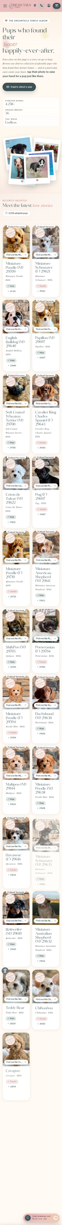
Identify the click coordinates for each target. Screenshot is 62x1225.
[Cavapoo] (16, 1049)
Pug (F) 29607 (41, 496)
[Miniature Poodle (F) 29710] (16, 547)
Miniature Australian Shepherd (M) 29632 (43, 935)
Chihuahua (44, 1008)
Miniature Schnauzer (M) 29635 (43, 859)
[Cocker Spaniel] (45, 1049)
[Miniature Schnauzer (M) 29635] (46, 833)
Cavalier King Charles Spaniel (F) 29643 (45, 418)
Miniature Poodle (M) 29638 (44, 788)
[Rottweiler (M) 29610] (16, 908)
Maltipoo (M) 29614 (16, 786)
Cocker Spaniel (41, 1072)
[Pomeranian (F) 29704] (46, 626)
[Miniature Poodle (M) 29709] (16, 242)
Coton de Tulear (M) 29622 (14, 498)
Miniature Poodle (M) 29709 (14, 267)
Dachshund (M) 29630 (44, 716)
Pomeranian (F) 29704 (45, 649)
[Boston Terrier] (16, 1122)
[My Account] (48, 6)
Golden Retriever (42, 1146)
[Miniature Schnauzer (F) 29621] (45, 242)
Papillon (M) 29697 (44, 340)
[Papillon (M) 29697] (45, 316)
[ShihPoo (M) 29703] (16, 626)
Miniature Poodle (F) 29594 (14, 718)
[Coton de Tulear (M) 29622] (16, 473)
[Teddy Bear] (16, 986)
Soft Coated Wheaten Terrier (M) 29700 (15, 418)
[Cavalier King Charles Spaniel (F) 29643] (45, 391)
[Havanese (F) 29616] (16, 833)
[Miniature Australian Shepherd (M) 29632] (46, 908)
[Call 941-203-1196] (42, 6)
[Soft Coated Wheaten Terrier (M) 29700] (16, 391)
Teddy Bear (15, 1008)
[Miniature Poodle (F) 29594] (16, 692)
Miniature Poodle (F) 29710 (14, 573)
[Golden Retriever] (45, 1122)
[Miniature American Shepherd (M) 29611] (46, 547)
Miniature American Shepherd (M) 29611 (43, 575)
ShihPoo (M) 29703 (16, 649)
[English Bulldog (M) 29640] (16, 316)
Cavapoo (13, 1070)
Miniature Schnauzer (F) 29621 (43, 267)
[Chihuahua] (45, 986)
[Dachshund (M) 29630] (46, 692)
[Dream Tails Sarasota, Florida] (20, 6)
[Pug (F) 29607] (45, 473)
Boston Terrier (11, 1146)
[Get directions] (35, 6)
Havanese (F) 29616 (13, 857)
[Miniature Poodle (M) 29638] (46, 763)
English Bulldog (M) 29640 (15, 342)
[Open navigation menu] (5, 6)
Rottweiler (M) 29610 (14, 931)
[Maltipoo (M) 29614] (16, 763)
